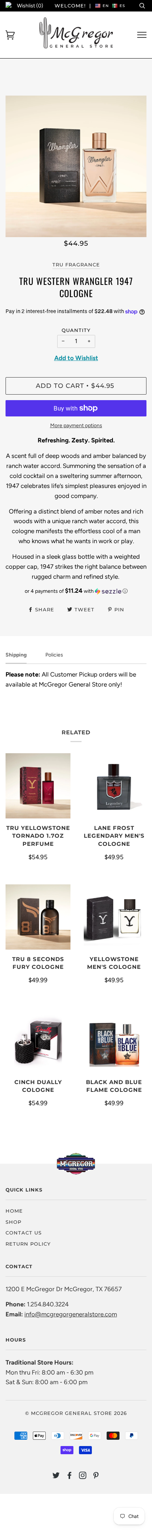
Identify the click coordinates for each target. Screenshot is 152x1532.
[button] (76, 591)
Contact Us (24, 1233)
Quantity (76, 330)
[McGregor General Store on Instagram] (83, 1476)
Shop (13, 1222)
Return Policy (28, 1244)
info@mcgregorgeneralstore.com (70, 1314)
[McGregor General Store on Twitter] (56, 1476)
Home (14, 1211)
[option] (76, 166)
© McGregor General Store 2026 (76, 1413)
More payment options (76, 425)
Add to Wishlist (76, 358)
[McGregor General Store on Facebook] (69, 1476)
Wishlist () (30, 6)
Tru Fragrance (76, 264)
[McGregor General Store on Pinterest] (96, 1476)
